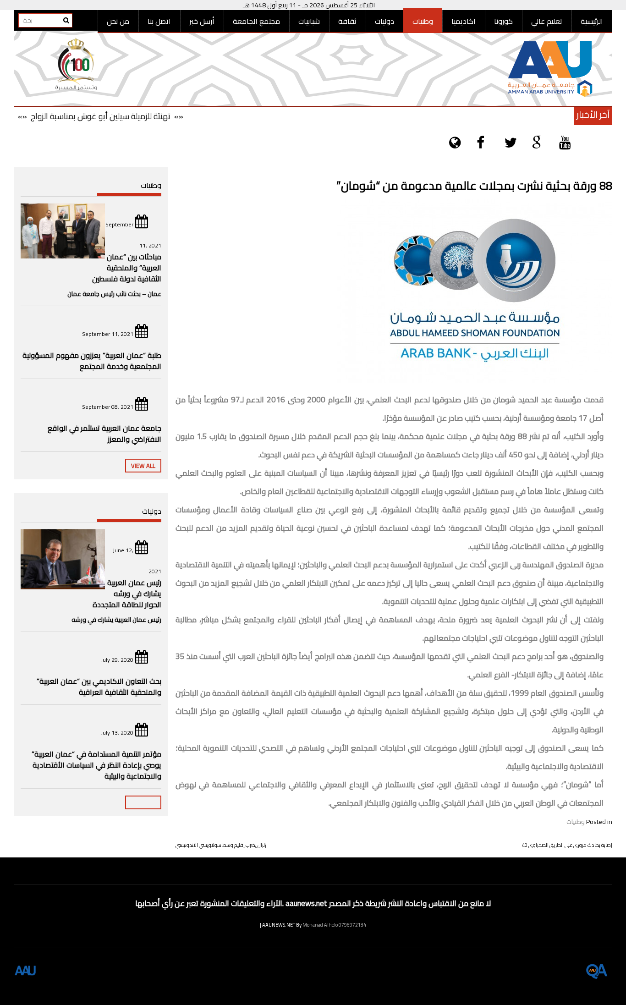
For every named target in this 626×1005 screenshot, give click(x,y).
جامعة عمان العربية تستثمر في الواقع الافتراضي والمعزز (104, 433)
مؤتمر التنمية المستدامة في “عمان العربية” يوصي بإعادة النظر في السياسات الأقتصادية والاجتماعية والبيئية (96, 765)
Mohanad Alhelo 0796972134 (334, 924)
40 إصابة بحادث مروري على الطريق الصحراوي (567, 845)
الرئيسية (592, 21)
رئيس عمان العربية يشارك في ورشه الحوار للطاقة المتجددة (127, 593)
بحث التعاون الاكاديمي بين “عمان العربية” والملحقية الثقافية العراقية (99, 686)
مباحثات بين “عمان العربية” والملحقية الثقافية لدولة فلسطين (126, 268)
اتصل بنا (159, 21)
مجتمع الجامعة (256, 21)
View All (143, 465)
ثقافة (347, 21)
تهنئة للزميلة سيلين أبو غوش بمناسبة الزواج (116, 116)
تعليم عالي (546, 21)
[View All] (143, 802)
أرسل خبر (201, 21)
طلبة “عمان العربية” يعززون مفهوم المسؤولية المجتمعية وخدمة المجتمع (91, 360)
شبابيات (309, 21)
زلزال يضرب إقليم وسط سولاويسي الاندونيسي (221, 845)
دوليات (384, 21)
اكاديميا (463, 21)
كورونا (503, 21)
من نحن (118, 21)
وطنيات (422, 21)
